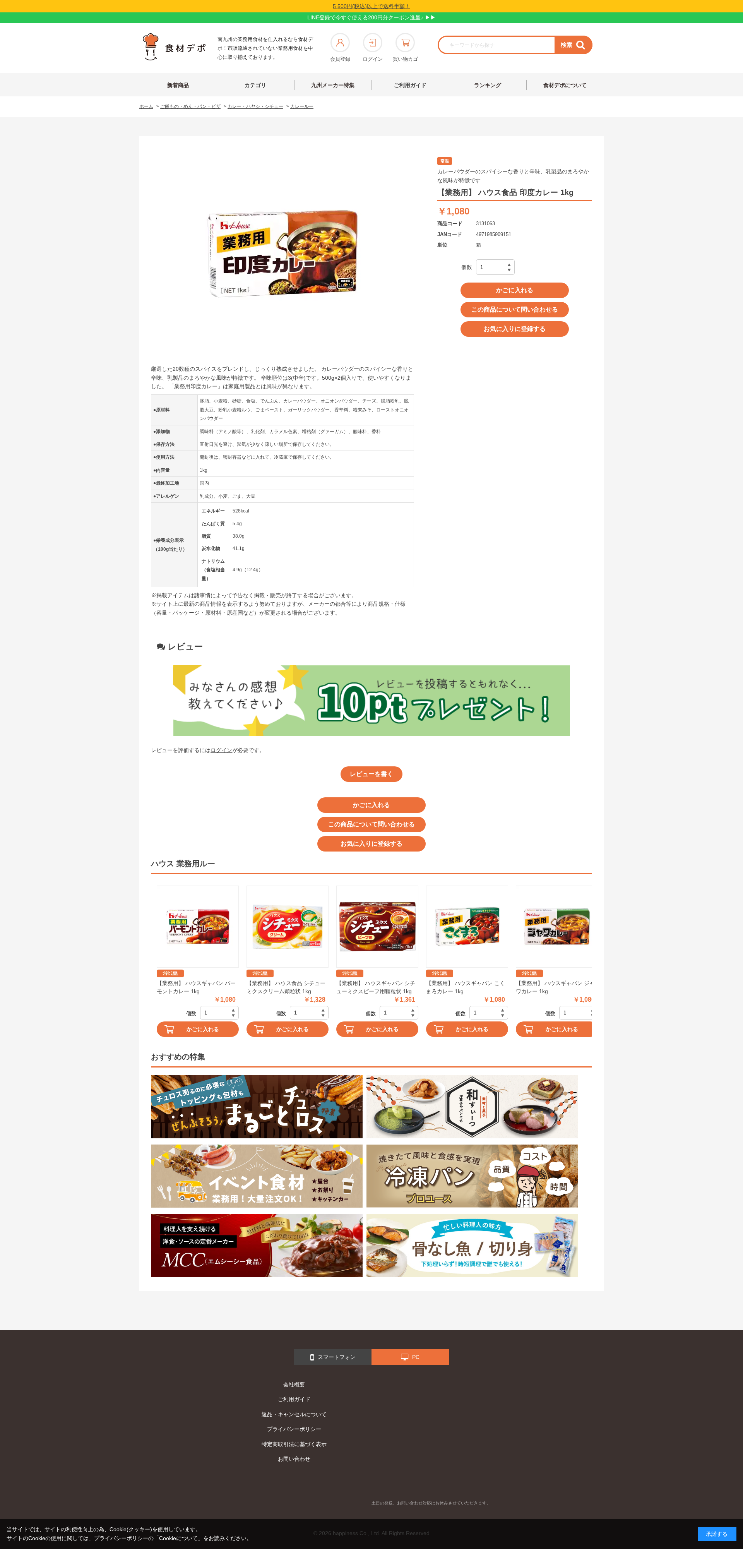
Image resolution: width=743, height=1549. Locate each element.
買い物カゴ (405, 59)
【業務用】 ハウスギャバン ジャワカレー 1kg (555, 987)
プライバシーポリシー (294, 1429)
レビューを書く (371, 774)
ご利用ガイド (410, 85)
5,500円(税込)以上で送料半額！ (371, 6)
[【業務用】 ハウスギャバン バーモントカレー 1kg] (198, 927)
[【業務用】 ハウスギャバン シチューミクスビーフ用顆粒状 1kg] (377, 927)
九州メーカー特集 (332, 85)
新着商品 (178, 85)
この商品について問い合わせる (514, 309)
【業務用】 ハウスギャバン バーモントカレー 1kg (196, 987)
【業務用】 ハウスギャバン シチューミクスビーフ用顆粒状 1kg (375, 987)
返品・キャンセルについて (294, 1414)
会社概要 (294, 1384)
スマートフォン (337, 1357)
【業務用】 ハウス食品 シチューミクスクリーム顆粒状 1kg (286, 987)
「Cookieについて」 (178, 1538)
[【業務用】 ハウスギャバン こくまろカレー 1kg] (467, 927)
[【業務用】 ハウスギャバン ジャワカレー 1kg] (557, 927)
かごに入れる (514, 290)
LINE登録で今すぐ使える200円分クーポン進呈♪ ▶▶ (371, 17)
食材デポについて (565, 85)
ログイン (373, 59)
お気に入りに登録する (515, 329)
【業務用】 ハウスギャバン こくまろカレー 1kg (465, 987)
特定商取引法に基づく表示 (294, 1444)
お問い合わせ (294, 1459)
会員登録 (340, 59)
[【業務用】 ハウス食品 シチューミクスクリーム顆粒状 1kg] (288, 927)
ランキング (487, 85)
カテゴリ (255, 85)
